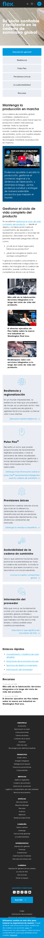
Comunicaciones (21, 732)
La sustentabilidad (22, 837)
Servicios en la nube (22, 729)
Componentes (22, 770)
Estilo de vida (22, 745)
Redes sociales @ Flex (22, 818)
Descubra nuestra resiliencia (23, 419)
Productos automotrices (22, 767)
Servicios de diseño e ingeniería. (22, 665)
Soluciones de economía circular (22, 661)
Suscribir (19, 900)
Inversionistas (21, 843)
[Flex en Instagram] (25, 892)
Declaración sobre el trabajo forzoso (22, 917)
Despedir (13, 935)
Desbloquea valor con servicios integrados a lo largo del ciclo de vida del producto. (21, 363)
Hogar (22, 911)
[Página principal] (8, 4)
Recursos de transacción (22, 859)
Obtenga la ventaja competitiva (21, 527)
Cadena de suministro (22, 783)
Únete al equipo (22, 878)
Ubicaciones (22, 875)
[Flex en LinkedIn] (18, 892)
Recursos (22, 808)
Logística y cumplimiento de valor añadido (21, 789)
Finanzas (22, 849)
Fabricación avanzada (22, 786)
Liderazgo (22, 830)
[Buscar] (27, 4)
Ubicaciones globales (22, 834)
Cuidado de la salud (22, 739)
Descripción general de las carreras (22, 868)
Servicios (22, 777)
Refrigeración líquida (22, 764)
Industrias (22, 723)
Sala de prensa (22, 802)
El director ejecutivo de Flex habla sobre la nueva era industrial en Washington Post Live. (21, 332)
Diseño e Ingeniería (22, 780)
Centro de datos (22, 735)
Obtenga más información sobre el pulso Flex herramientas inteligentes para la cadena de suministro (22, 475)
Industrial (22, 742)
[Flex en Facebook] (22, 892)
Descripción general (22, 846)
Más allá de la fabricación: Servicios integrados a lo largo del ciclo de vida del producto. (22, 301)
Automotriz (22, 726)
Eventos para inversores (22, 856)
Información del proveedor (19, 669)
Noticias (22, 799)
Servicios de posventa (22, 792)
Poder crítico (22, 758)
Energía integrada (22, 761)
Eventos (22, 811)
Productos (22, 754)
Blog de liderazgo (22, 805)
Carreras (22, 865)
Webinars (22, 815)
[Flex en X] (14, 892)
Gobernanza (22, 853)
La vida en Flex (22, 872)
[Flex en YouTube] (29, 892)
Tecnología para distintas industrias (22, 748)
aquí (27, 928)
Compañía (22, 824)
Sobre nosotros (22, 827)
